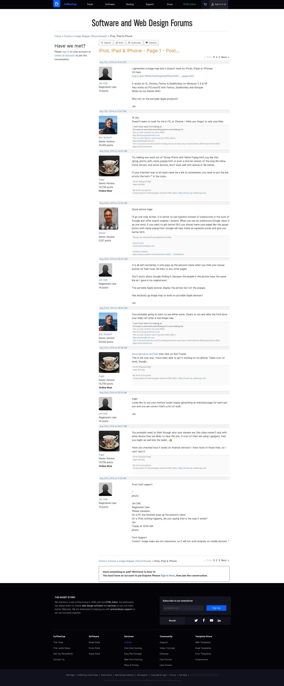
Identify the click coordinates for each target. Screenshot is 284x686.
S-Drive (128, 642)
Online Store (106, 675)
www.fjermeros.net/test (145, 353)
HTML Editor (189, 4)
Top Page (70, 675)
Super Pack (94, 653)
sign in (66, 51)
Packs (90, 4)
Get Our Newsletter (63, 653)
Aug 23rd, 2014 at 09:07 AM (113, 426)
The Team (58, 642)
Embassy (164, 653)
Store (170, 4)
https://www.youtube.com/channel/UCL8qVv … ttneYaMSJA (158, 254)
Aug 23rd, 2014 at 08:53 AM (113, 392)
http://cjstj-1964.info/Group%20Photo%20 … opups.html (163, 76)
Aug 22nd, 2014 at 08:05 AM (113, 308)
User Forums (166, 659)
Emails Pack (94, 642)
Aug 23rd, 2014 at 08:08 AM (113, 348)
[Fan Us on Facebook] (203, 620)
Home (57, 36)
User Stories (166, 665)
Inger (101, 179)
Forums (68, 36)
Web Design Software (124, 675)
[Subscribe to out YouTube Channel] (211, 620)
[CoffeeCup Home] (70, 4)
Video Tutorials (167, 648)
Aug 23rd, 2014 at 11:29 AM (113, 478)
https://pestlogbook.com (143, 141)
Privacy (173, 675)
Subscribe (135, 43)
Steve (102, 232)
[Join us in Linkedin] (219, 620)
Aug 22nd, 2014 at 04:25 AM (113, 203)
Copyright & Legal (158, 675)
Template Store (203, 636)
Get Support (142, 675)
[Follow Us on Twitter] (196, 620)
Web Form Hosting (133, 659)
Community (166, 636)
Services (129, 636)
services (112, 605)
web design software (92, 605)
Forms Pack (94, 648)
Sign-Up (216, 608)
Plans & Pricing (131, 665)
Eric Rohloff (105, 137)
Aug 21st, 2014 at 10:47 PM (113, 111)
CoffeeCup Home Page (87, 675)
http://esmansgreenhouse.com (146, 135)
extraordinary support (121, 609)
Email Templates (203, 648)
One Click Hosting (133, 648)
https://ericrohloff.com (142, 147)
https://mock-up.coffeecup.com (192, 193)
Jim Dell (103, 83)
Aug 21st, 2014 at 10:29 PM (113, 62)
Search (107, 43)
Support (150, 4)
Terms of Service (169, 680)
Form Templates (203, 653)
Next (224, 57)
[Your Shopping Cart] (205, 4)
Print (120, 43)
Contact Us (58, 659)
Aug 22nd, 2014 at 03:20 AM (113, 151)
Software (110, 4)
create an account (64, 55)
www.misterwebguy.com (143, 246)
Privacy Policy (152, 680)
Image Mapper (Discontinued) (90, 36)
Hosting (130, 4)
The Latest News (61, 648)
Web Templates (203, 642)
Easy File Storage (133, 653)
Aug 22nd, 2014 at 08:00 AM (114, 259)
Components (201, 659)
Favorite (152, 43)
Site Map (183, 675)
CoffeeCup (59, 636)
